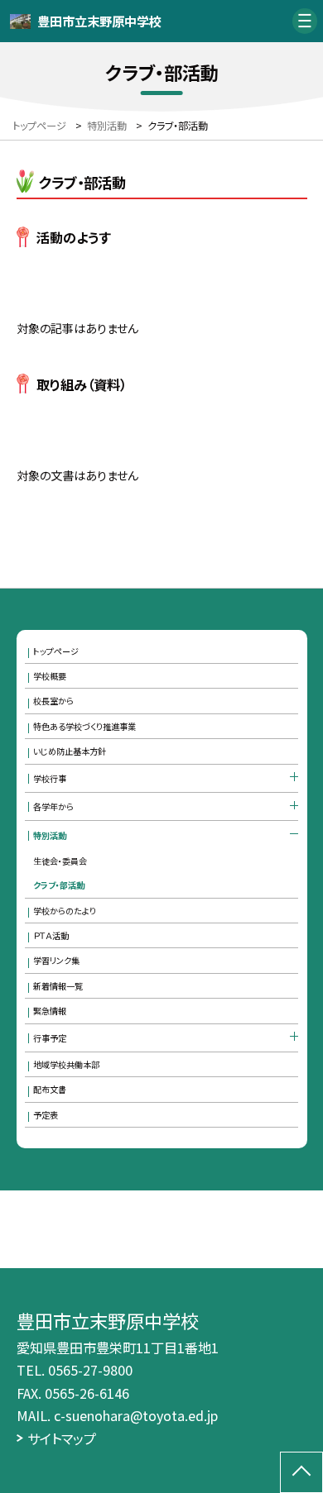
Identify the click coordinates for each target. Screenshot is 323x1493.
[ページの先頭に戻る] (301, 1472)
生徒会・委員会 (60, 861)
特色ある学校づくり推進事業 (84, 726)
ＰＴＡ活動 (51, 935)
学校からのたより (64, 910)
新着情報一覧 (58, 986)
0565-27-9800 (90, 1370)
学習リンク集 (56, 960)
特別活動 (49, 835)
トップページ (56, 651)
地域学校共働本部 (66, 1064)
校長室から (53, 700)
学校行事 (49, 778)
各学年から (53, 806)
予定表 (45, 1115)
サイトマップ (61, 1438)
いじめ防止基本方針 (69, 751)
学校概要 (49, 676)
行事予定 (49, 1038)
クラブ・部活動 (58, 885)
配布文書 (49, 1089)
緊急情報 (49, 1010)
